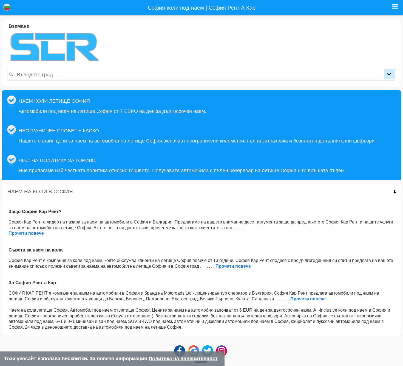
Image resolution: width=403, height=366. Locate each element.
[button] (395, 7)
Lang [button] (7, 7)
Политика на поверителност (183, 358)
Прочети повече (26, 233)
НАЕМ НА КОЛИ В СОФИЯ (69, 191)
